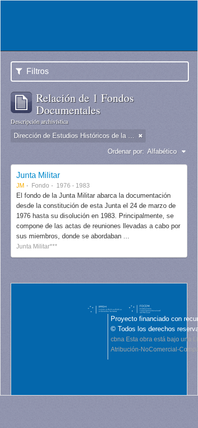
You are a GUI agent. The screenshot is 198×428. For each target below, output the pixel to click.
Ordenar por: (126, 151)
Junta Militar (38, 175)
